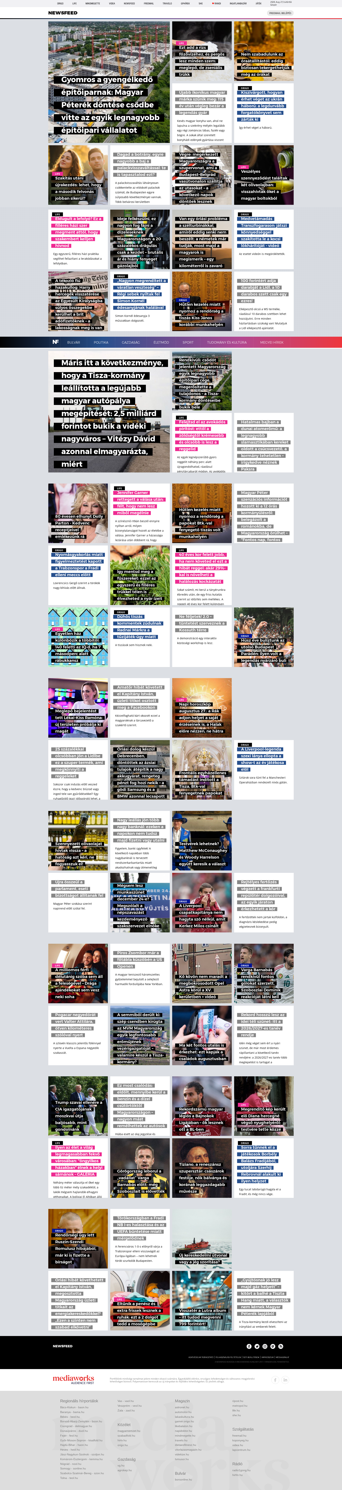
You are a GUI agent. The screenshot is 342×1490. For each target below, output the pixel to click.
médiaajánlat (282, 1357)
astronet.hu (182, 1407)
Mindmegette (93, 3)
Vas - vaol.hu (126, 1401)
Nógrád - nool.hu (70, 1463)
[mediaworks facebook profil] (275, 1380)
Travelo (167, 3)
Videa (112, 3)
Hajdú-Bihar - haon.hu (74, 1444)
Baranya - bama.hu (72, 1412)
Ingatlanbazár (238, 3)
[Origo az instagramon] (264, 1346)
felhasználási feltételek (228, 1357)
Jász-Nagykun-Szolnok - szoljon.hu (82, 1454)
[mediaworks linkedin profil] (285, 1380)
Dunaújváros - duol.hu (74, 1430)
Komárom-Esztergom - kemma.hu (81, 1459)
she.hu (236, 1415)
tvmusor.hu (182, 1459)
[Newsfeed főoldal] (63, 1346)
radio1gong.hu (241, 1470)
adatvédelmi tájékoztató (200, 1357)
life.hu (236, 1410)
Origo (60, 3)
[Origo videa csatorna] (272, 1346)
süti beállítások (251, 1357)
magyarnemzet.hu (129, 1430)
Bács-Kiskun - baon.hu (74, 1407)
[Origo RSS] (280, 1346)
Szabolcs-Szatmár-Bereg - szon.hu (82, 1473)
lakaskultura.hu (184, 1416)
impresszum (267, 1357)
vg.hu (121, 1465)
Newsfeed (129, 3)
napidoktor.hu (183, 1430)
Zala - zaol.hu (126, 1410)
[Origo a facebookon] (249, 1346)
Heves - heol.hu (70, 1449)
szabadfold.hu (126, 1435)
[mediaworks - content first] (73, 1380)
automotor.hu (183, 1412)
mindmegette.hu (185, 1435)
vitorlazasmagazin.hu (188, 1449)
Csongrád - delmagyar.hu (76, 1426)
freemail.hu (239, 1435)
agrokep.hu (125, 1470)
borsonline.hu (183, 1479)
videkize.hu (182, 1454)
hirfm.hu (237, 1475)
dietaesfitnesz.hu (185, 1444)
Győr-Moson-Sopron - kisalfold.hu (81, 1440)
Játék (258, 3)
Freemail (149, 3)
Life (74, 3)
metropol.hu (239, 1405)
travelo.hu (181, 1440)
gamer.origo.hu (184, 1421)
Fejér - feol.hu (69, 1435)
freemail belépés (280, 13)
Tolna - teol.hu (69, 1478)
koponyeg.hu (240, 1440)
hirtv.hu (122, 1440)
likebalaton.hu (183, 1426)
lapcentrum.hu (241, 1449)
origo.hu (123, 1445)
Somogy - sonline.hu (73, 1468)
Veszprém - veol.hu (130, 1405)
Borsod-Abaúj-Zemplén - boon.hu (81, 1421)
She (201, 3)
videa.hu (237, 1445)
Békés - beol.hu (70, 1416)
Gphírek (185, 3)
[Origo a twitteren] (257, 1346)
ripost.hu (237, 1401)
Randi (218, 3)
